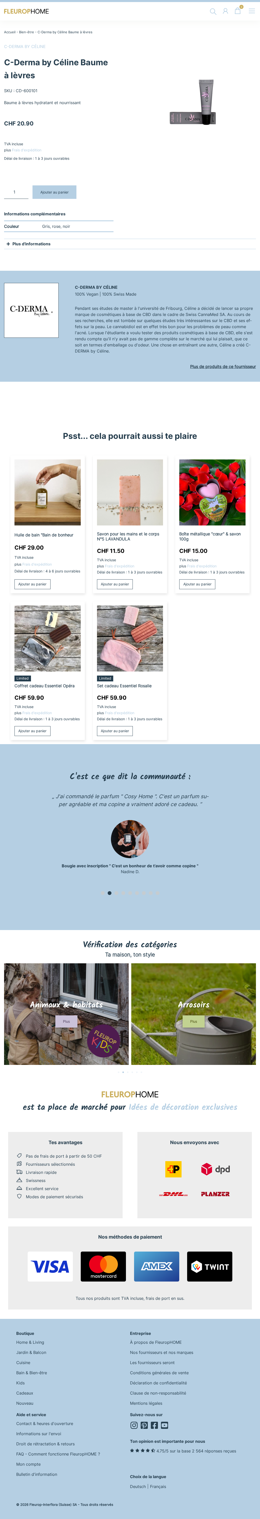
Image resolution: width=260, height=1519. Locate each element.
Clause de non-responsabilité (158, 1393)
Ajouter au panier (54, 192)
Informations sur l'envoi (38, 1433)
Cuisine (23, 1362)
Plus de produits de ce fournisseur (223, 366)
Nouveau (24, 1403)
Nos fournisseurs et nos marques (161, 1352)
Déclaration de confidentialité (158, 1382)
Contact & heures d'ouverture (44, 1423)
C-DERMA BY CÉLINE (25, 46)
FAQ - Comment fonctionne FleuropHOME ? (58, 1454)
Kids (20, 1382)
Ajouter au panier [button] (32, 584)
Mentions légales (146, 1403)
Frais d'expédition (26, 150)
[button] (103, 893)
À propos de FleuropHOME (156, 1342)
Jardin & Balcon (31, 1352)
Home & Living (30, 1342)
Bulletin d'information (36, 1474)
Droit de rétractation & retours (45, 1443)
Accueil (9, 32)
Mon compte (28, 1464)
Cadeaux (24, 1393)
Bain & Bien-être (31, 1372)
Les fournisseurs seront (152, 1362)
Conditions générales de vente (159, 1372)
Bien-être (26, 32)
